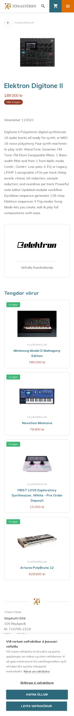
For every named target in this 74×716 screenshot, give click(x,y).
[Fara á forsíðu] (20, 6)
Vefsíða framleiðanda (37, 267)
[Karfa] (55, 6)
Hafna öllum (37, 694)
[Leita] (43, 6)
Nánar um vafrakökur (37, 671)
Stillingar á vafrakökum (37, 682)
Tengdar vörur (21, 293)
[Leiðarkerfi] (68, 6)
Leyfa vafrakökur (36, 706)
